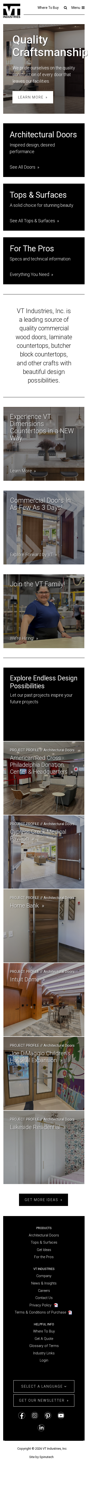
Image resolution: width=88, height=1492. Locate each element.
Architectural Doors (44, 1235)
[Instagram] (34, 1415)
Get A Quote (44, 1339)
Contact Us (44, 1298)
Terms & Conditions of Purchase (40, 1312)
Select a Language (42, 1386)
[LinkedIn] (41, 1428)
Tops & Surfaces (44, 1242)
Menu (76, 8)
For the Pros (44, 1257)
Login (44, 1360)
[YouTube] (61, 1415)
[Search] (65, 8)
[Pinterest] (47, 1415)
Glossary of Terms (44, 1346)
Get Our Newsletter (42, 1400)
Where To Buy (48, 8)
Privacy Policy (40, 1305)
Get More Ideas (41, 1200)
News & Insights (44, 1283)
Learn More (31, 97)
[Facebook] (21, 1415)
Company (43, 1276)
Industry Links (44, 1353)
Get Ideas (44, 1250)
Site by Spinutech (41, 1457)
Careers (44, 1291)
